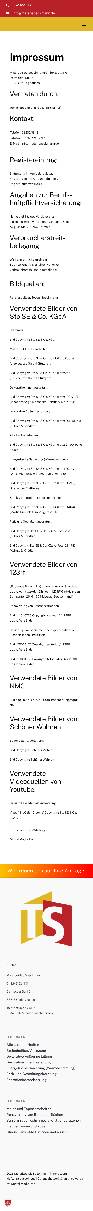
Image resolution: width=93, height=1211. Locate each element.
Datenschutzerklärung (53, 1178)
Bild (12, 339)
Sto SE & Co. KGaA (38, 316)
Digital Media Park (22, 839)
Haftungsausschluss (20, 1178)
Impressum (59, 1173)
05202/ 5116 (26, 1008)
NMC (17, 686)
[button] (8, 1203)
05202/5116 (22, 5)
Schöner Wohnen (35, 727)
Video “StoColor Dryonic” (27, 812)
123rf (17, 572)
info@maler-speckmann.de (34, 13)
